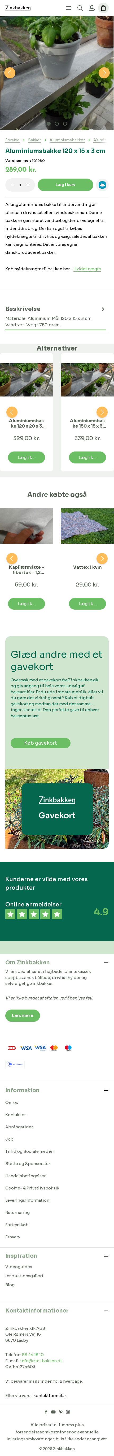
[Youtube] (53, 1412)
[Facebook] (46, 1412)
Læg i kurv (65, 184)
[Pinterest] (61, 1412)
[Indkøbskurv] (103, 8)
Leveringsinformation (27, 1200)
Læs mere (22, 1015)
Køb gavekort (40, 743)
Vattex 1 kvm (87, 567)
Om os (11, 1102)
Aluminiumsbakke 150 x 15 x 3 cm (87, 423)
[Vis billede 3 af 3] (65, 124)
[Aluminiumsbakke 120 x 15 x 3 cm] (57, 73)
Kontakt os (16, 1114)
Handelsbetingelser (25, 1175)
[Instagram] (68, 1412)
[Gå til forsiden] (17, 8)
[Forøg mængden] (28, 185)
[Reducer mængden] (12, 185)
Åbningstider (19, 1126)
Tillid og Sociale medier (29, 1151)
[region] (57, 73)
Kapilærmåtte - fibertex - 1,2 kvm (26, 570)
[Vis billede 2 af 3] (57, 124)
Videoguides (18, 1266)
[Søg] (80, 8)
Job (9, 1139)
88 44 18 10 (33, 1354)
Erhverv (12, 1236)
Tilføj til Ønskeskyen (102, 185)
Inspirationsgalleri (24, 1275)
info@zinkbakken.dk (41, 1360)
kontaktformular (49, 1395)
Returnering (17, 1212)
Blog (10, 1284)
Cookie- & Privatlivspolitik (32, 1188)
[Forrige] (9, 72)
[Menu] (68, 8)
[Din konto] (91, 8)
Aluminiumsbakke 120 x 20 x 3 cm (26, 423)
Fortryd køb (17, 1224)
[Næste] (104, 72)
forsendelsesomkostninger (43, 1431)
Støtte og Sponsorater (27, 1163)
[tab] (55, 317)
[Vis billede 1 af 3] (49, 124)
